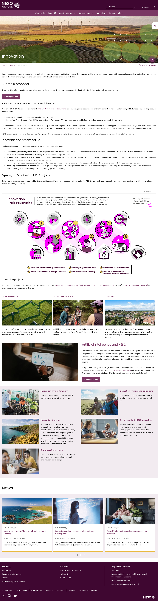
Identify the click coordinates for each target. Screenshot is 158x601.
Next (84, 555)
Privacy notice (21, 590)
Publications (100, 13)
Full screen (147, 191)
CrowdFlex (109, 296)
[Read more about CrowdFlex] (130, 312)
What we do (40, 13)
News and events (86, 13)
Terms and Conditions (55, 590)
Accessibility (7, 590)
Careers (112, 13)
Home (4, 66)
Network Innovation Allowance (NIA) (68, 285)
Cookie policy (36, 590)
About (120, 13)
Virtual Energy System (63, 296)
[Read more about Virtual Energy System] (78, 312)
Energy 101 (52, 13)
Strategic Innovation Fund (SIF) (135, 285)
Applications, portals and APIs (13, 581)
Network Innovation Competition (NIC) (99, 285)
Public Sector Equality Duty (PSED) (125, 584)
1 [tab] (77, 555)
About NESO (6, 567)
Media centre (65, 578)
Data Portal (144, 7)
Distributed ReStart (10, 296)
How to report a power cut (70, 570)
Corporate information (121, 567)
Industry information (67, 13)
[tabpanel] (27, 525)
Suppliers (115, 570)
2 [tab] (81, 555)
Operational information (12, 574)
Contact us (64, 567)
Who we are (6, 570)
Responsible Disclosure (88, 590)
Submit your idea (91, 379)
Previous (74, 555)
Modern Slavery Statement (122, 580)
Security (71, 590)
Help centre (65, 574)
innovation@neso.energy (121, 370)
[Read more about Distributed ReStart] (27, 312)
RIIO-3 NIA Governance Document (52, 109)
